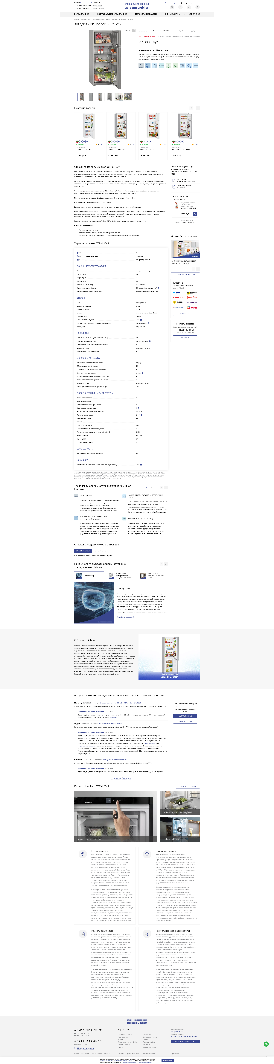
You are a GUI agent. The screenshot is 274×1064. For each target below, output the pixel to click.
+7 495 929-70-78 (82, 5)
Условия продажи (149, 1053)
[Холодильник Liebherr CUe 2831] (89, 126)
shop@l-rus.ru (177, 1031)
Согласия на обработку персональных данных (137, 1062)
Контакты (146, 1045)
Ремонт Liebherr (124, 1045)
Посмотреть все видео (188, 787)
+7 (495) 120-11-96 (185, 330)
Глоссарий (147, 1034)
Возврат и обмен (149, 1042)
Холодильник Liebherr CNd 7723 (110, 723)
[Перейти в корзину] (189, 7)
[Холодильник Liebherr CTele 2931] (121, 126)
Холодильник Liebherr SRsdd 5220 (115, 760)
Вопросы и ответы (150, 1037)
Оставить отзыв (83, 551)
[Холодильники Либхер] (137, 5)
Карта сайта (175, 1053)
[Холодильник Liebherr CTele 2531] (185, 126)
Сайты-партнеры (149, 1047)
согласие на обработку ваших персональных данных (116, 1060)
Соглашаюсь (168, 1061)
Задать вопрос (185, 716)
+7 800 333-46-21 (82, 8)
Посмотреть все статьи (185, 274)
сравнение (113, 717)
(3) (101, 144)
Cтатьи (120, 1047)
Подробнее (185, 314)
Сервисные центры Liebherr (128, 1042)
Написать (185, 337)
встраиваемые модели (86, 746)
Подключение (123, 1037)
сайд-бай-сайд (149, 743)
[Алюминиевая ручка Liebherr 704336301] (176, 222)
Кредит (121, 1039)
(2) (197, 144)
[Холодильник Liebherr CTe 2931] (153, 126)
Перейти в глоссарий (125, 617)
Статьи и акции (170, 3)
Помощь (146, 1039)
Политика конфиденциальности (128, 1053)
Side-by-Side (194, 14)
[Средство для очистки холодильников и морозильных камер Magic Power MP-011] (176, 205)
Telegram (96, 2)
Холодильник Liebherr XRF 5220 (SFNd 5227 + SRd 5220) (120, 703)
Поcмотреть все (185, 722)
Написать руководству (185, 1041)
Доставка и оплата (125, 1034)
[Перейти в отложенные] (172, 7)
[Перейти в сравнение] (180, 7)
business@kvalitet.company (184, 1036)
